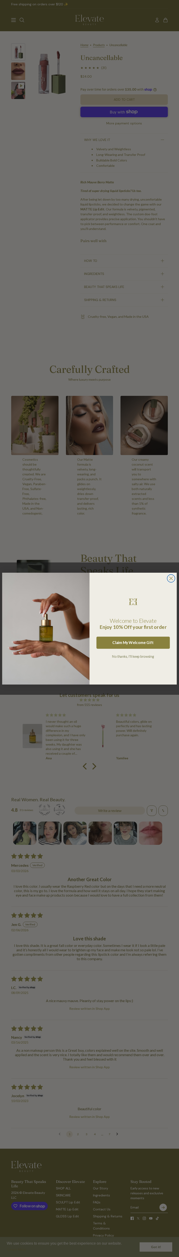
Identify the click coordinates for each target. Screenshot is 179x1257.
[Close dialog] (171, 578)
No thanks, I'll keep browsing (133, 656)
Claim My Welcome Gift (133, 642)
